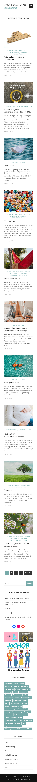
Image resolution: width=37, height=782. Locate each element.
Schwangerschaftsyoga (18, 52)
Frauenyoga (11, 50)
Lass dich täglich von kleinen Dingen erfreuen (16, 544)
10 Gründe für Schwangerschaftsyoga (14, 435)
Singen (7, 717)
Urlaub (20, 720)
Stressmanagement (10, 720)
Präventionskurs (15, 703)
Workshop (18, 723)
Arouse (27, 779)
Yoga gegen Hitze (11, 382)
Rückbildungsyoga (23, 50)
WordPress (18, 779)
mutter (17, 698)
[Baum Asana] (18, 472)
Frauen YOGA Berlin (15, 4)
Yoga (30, 106)
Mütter (25, 700)
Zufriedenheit (21, 729)
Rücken (25, 709)
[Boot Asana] (18, 150)
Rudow (7, 706)
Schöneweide (9, 715)
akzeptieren (8, 683)
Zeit (20, 726)
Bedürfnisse (24, 686)
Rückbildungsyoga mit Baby (13, 709)
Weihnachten (9, 723)
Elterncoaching (10, 747)
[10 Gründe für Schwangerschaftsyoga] (18, 416)
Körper (20, 695)
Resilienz (24, 703)
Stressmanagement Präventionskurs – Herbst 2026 (17, 110)
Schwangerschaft (10, 712)
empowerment (9, 689)
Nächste (28, 573)
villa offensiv (28, 720)
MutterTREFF (17, 700)
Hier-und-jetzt (10, 221)
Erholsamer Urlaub (12, 278)
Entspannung (26, 689)
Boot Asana (9, 166)
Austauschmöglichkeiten (12, 686)
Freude (15, 692)
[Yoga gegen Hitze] (18, 367)
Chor (6, 742)
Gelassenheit (23, 692)
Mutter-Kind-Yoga (26, 698)
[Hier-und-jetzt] (18, 202)
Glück (14, 695)
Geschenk (8, 695)
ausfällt (22, 683)
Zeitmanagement (10, 729)
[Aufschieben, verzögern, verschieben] (18, 38)
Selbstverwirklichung (21, 715)
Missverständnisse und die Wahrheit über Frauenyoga (15, 329)
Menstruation (9, 698)
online (7, 703)
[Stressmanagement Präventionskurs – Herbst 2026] (18, 93)
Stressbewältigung (18, 54)
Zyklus (29, 729)
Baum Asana (9, 490)
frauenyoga (8, 692)
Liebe (25, 695)
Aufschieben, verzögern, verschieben (17, 598)
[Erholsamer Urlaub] (18, 259)
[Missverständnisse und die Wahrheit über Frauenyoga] (18, 312)
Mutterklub (8, 700)
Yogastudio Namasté (11, 726)
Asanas (16, 683)
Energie (17, 689)
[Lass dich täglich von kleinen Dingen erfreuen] (18, 524)
